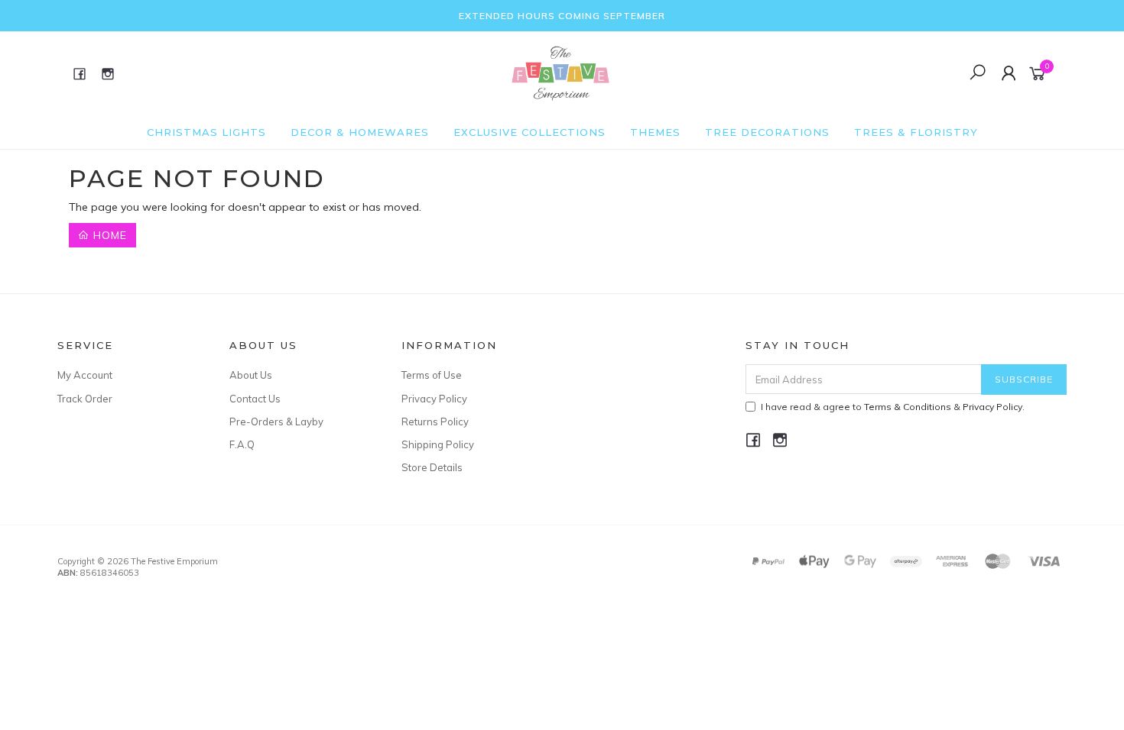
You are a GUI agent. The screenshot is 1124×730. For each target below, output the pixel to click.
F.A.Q (242, 444)
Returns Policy (435, 421)
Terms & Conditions (907, 406)
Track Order (84, 398)
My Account (84, 375)
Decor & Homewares (360, 132)
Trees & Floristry (916, 132)
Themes (655, 132)
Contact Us (255, 398)
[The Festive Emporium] (560, 72)
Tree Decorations (767, 132)
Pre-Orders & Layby (276, 421)
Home (108, 235)
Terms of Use (431, 375)
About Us (250, 375)
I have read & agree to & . (893, 406)
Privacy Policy (434, 398)
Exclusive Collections (529, 132)
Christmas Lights (206, 132)
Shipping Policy (437, 444)
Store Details (432, 467)
